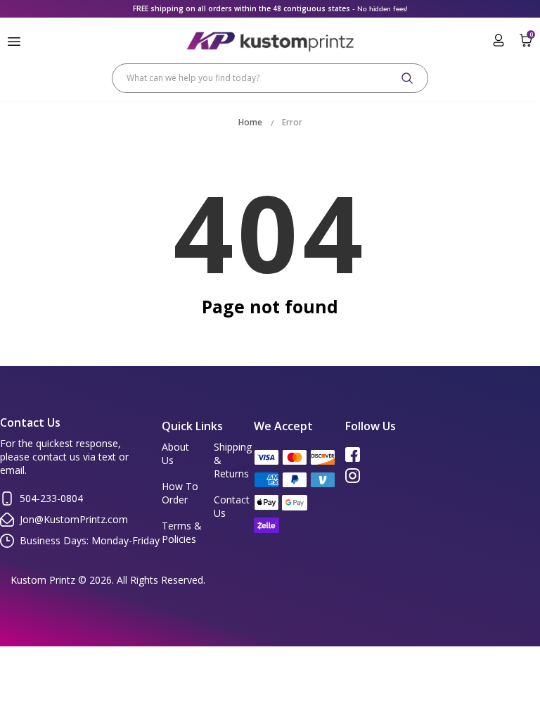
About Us (175, 453)
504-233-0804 (51, 498)
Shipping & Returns (233, 460)
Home (250, 122)
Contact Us (232, 506)
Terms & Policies (182, 532)
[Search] (407, 78)
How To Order (180, 492)
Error (292, 122)
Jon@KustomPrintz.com (74, 519)
